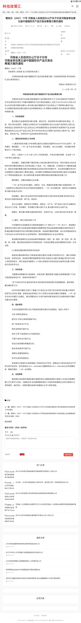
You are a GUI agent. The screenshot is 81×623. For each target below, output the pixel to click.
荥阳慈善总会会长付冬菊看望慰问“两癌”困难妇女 (23, 570)
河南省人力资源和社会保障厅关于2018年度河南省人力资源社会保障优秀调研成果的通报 (46, 505)
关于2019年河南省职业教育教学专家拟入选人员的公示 (35, 515)
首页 (4, 12)
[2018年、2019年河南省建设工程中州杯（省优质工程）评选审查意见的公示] (10, 485)
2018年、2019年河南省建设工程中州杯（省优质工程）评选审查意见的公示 (42, 482)
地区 (12, 12)
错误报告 (67, 26)
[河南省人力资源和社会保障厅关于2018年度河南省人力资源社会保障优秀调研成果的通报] (10, 507)
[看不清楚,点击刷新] (22, 454)
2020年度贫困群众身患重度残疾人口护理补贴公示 (23, 561)
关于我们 (37, 615)
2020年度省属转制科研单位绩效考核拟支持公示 (23, 544)
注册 (79, 1)
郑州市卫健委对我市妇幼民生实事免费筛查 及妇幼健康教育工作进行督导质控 (33, 578)
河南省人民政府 (18, 26)
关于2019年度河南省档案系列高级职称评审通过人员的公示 (36, 471)
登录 (74, 1)
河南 (8, 12)
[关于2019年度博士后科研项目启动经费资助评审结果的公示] (10, 496)
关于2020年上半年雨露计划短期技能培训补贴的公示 (24, 552)
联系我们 (44, 615)
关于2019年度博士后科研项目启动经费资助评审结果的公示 (36, 493)
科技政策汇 (12, 6)
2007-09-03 (30, 26)
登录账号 (16, 435)
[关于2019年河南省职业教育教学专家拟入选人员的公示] (10, 518)
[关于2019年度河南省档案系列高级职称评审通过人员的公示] (10, 474)
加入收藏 (59, 26)
